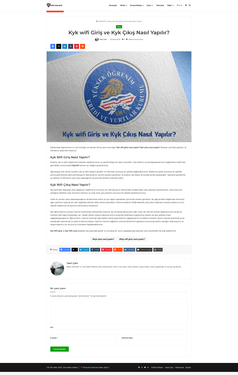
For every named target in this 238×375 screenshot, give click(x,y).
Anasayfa (113, 5)
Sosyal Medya (136, 5)
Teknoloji (160, 5)
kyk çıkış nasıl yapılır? (104, 239)
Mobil (122, 5)
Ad (52, 327)
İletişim (188, 367)
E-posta (54, 338)
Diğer (169, 5)
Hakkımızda (179, 367)
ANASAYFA (101, 21)
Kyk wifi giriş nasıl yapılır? (132, 239)
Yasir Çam (103, 39)
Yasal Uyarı (169, 367)
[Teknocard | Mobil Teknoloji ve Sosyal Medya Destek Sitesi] (54, 5)
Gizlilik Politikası (157, 367)
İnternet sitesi (127, 338)
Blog (109, 21)
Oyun (149, 5)
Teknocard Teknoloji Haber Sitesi (95, 367)
